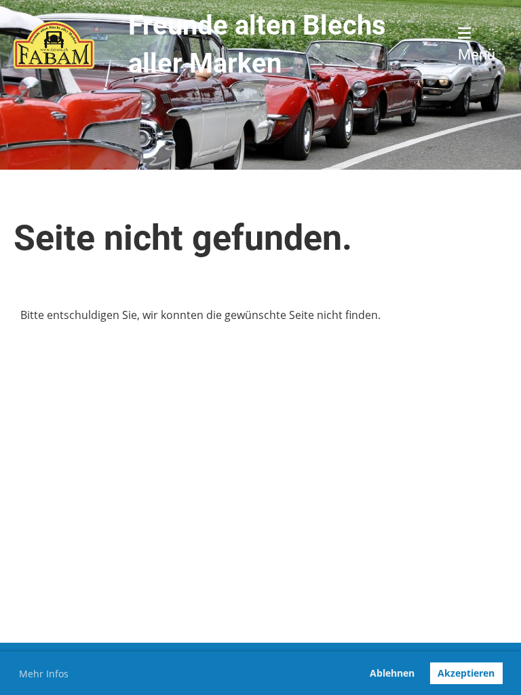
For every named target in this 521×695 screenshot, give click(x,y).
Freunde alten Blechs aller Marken (257, 44)
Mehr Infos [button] (44, 673)
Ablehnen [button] (392, 672)
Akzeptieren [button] (466, 672)
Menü (476, 54)
